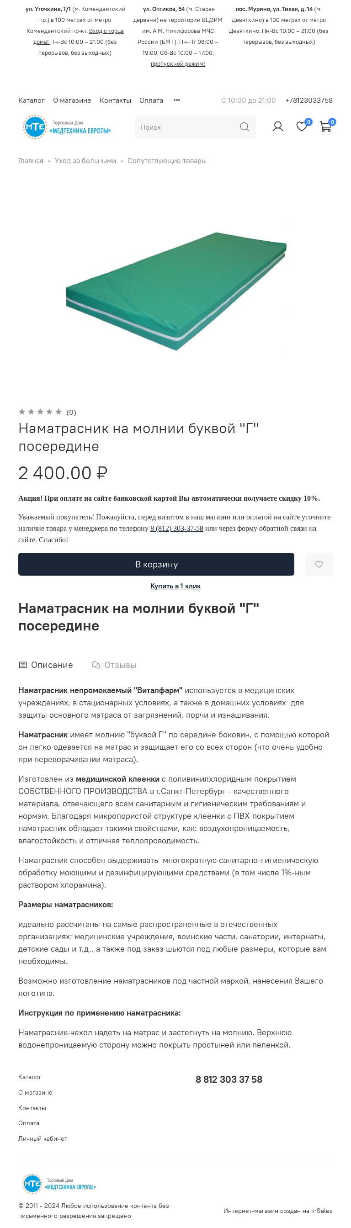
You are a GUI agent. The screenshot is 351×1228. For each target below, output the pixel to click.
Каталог (31, 100)
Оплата (151, 100)
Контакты (115, 100)
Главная (30, 160)
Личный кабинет (42, 1138)
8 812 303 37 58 (229, 1079)
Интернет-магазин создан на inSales (278, 1211)
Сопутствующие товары (167, 160)
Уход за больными (85, 160)
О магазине (72, 100)
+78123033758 (309, 100)
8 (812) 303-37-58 (176, 528)
